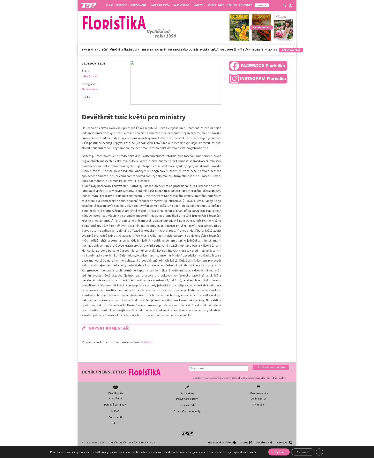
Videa (268, 49)
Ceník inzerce (258, 398)
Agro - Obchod (227, 5)
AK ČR (114, 442)
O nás (109, 5)
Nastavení (303, 452)
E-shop (115, 411)
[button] (271, 367)
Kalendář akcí (291, 49)
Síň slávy (244, 49)
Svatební (87, 49)
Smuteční (101, 49)
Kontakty (245, 5)
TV (275, 49)
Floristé (257, 49)
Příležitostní (131, 49)
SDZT (153, 442)
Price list (258, 405)
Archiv (211, 5)
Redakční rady (187, 405)
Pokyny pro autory (187, 398)
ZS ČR (123, 442)
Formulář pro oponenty (187, 411)
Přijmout (279, 452)
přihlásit (146, 342)
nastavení (250, 452)
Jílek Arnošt (90, 76)
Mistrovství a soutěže (183, 49)
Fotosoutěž (228, 49)
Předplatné (115, 398)
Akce (115, 423)
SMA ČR (143, 442)
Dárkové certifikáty (115, 404)
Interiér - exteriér (154, 49)
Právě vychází (209, 49)
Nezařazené (90, 89)
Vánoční (114, 49)
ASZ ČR (133, 442)
